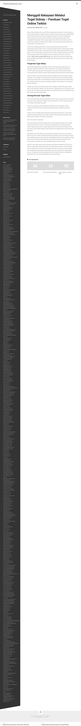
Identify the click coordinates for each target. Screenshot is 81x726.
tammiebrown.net (6, 455)
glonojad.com (6, 424)
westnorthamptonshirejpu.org (9, 234)
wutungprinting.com (7, 470)
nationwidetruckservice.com (8, 495)
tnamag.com (5, 531)
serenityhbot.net (6, 559)
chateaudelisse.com (7, 230)
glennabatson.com (7, 397)
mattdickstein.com (7, 552)
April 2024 (6, 57)
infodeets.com (6, 173)
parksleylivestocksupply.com (9, 356)
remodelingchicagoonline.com (9, 599)
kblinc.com (5, 296)
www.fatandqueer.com (7, 579)
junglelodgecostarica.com (8, 461)
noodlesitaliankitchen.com (8, 204)
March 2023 (6, 88)
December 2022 (7, 95)
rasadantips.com (6, 183)
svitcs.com (5, 524)
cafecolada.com (6, 376)
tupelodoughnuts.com (7, 302)
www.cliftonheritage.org (8, 596)
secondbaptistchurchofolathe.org (10, 684)
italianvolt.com (6, 288)
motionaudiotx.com (7, 690)
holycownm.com (6, 494)
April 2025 (6, 29)
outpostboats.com (7, 365)
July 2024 (6, 50)
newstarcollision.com (7, 315)
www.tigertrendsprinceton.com (9, 565)
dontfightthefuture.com (7, 268)
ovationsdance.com (7, 339)
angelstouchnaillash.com (8, 311)
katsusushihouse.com (7, 419)
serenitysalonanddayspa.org (9, 176)
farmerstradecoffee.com (8, 546)
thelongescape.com (7, 458)
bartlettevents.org (6, 238)
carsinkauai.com (6, 660)
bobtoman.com (6, 218)
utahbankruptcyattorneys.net (9, 278)
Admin (40, 27)
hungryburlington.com (7, 446)
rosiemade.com (6, 301)
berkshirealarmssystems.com (9, 289)
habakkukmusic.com (7, 556)
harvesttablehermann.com (8, 254)
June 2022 (6, 110)
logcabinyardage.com (7, 548)
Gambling (45, 27)
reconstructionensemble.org (9, 489)
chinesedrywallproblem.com (9, 482)
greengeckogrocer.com (8, 321)
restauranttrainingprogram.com (9, 329)
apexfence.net (6, 701)
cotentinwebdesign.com (8, 244)
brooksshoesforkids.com (8, 532)
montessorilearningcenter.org (9, 651)
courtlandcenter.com (7, 502)
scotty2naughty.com (7, 428)
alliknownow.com (6, 390)
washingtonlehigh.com (7, 606)
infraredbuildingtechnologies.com (10, 252)
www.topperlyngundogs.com (9, 568)
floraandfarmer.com (7, 258)
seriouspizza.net (6, 525)
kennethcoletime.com (7, 444)
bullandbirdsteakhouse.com (8, 593)
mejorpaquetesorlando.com (8, 306)
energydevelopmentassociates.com (10, 257)
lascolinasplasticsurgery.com (9, 595)
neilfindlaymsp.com (7, 504)
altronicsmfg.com (6, 186)
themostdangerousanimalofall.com (10, 387)
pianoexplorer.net (6, 624)
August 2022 (6, 105)
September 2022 (7, 102)
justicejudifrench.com (7, 440)
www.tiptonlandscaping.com (9, 602)
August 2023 (6, 76)
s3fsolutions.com (6, 259)
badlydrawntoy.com (7, 553)
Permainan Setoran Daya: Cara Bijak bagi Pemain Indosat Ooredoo (10, 121)
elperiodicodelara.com (7, 167)
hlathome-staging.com (7, 322)
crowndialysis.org (6, 328)
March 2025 (6, 31)
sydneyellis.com (6, 326)
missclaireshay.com (7, 164)
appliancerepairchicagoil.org (9, 198)
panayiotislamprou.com (8, 227)
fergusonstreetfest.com (8, 653)
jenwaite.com (5, 671)
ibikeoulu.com (6, 436)
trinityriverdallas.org (7, 346)
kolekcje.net (5, 342)
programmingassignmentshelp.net (10, 188)
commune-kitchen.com (8, 410)
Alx (47, 717)
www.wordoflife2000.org (8, 281)
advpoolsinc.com (6, 511)
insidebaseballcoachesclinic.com (10, 658)
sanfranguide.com (7, 382)
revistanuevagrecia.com (8, 426)
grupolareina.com (6, 241)
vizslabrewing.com (7, 291)
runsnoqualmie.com (7, 586)
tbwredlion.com (6, 647)
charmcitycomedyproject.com (9, 431)
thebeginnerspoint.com (7, 379)
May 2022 (6, 112)
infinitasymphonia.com (7, 416)
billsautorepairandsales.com (9, 649)
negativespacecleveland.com (9, 478)
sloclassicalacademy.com (8, 394)
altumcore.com (6, 528)
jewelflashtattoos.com (7, 208)
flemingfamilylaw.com (7, 677)
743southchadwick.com (8, 264)
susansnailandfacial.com (8, 562)
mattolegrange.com (7, 460)
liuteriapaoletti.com (7, 480)
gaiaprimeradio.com (7, 454)
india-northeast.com (7, 265)
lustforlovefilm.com (7, 413)
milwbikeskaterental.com (8, 472)
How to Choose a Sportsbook (50, 172)
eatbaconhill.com (6, 187)
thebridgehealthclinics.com (8, 539)
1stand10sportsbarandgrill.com (9, 308)
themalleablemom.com (7, 443)
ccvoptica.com (6, 605)
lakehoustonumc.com (7, 555)
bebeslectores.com (7, 248)
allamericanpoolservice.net (8, 330)
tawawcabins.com (7, 284)
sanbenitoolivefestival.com (8, 373)
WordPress (40, 717)
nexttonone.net (6, 558)
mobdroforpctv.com (7, 370)
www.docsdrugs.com (7, 587)
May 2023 (6, 84)
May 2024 (6, 55)
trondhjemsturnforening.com (9, 644)
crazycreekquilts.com (7, 404)
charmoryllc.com (6, 383)
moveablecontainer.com (8, 240)
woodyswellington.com (8, 633)
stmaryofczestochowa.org (8, 438)
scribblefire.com (6, 350)
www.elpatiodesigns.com (8, 636)
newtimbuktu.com (6, 184)
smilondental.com (6, 313)
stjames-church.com (7, 427)
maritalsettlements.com (8, 471)
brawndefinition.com (7, 401)
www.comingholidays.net (8, 380)
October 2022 (7, 100)
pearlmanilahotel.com (7, 216)
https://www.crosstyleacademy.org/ (40, 56)
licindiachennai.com (7, 170)
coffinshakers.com (7, 437)
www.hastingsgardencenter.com (9, 623)
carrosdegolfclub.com (7, 255)
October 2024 (7, 43)
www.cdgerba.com (7, 640)
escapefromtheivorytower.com (9, 262)
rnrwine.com (5, 678)
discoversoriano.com (7, 377)
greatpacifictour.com (7, 498)
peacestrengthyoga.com (8, 572)
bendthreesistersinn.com (8, 484)
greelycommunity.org (7, 420)
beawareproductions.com (8, 433)
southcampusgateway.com (8, 228)
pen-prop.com (6, 563)
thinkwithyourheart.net (7, 277)
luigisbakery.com (6, 607)
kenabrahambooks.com (8, 409)
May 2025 (6, 27)
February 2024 (7, 62)
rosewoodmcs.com (7, 616)
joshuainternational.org (7, 560)
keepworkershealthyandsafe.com (10, 203)
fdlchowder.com (6, 590)
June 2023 (6, 81)
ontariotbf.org (6, 200)
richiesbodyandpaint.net (8, 169)
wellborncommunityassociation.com (10, 231)
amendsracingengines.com (8, 576)
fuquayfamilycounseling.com (9, 681)
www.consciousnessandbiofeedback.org (11, 620)
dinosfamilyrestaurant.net (8, 251)
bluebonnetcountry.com (8, 213)
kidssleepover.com (7, 190)
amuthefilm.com (6, 411)
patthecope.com (6, 522)
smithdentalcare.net (7, 697)
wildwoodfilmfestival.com (8, 233)
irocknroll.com (6, 279)
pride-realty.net (6, 664)
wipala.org (5, 360)
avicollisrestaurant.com (8, 505)
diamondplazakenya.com (8, 646)
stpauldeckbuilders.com (8, 583)
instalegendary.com (7, 201)
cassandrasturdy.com (7, 372)
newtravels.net (6, 191)
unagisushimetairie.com (8, 207)
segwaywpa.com (6, 536)
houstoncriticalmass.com (8, 386)
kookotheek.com (6, 225)
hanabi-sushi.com (6, 609)
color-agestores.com (7, 359)
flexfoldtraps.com (6, 575)
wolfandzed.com (6, 610)
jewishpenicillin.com (7, 332)
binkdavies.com (6, 406)
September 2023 (7, 74)
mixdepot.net (5, 614)
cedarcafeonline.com (7, 177)
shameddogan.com (7, 542)
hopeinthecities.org (7, 367)
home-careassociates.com (8, 353)
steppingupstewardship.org (8, 603)
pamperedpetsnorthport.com (9, 299)
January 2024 (7, 65)
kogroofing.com (6, 221)
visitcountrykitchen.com (8, 464)
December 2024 (7, 39)
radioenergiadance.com (8, 224)
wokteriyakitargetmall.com (8, 323)
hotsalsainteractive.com (8, 174)
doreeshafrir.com (6, 430)
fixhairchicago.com (7, 518)
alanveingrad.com (6, 467)
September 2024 (7, 46)
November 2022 (7, 98)
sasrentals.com (6, 316)
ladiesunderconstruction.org (9, 247)
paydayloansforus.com (8, 193)
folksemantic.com (7, 285)
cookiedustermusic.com (8, 488)
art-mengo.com (6, 453)
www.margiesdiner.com (8, 589)
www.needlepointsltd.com (8, 592)
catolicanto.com (6, 343)
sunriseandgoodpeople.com (9, 481)
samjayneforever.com (7, 654)
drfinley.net (5, 676)
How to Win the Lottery (32, 172)
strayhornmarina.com (7, 399)
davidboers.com (6, 549)
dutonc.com (5, 457)
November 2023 (7, 69)
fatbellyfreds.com (6, 634)
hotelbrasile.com (6, 235)
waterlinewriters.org (7, 541)
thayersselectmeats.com (8, 534)
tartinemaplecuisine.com (8, 448)
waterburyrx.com (6, 509)
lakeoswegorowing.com (8, 680)
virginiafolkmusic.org (7, 338)
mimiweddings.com (7, 694)
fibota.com (5, 639)
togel (5, 149)
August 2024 (6, 48)
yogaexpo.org (6, 352)
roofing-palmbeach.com (8, 267)
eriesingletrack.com (7, 298)
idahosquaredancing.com (8, 282)
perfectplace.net (6, 348)
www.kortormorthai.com (8, 578)
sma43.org (5, 597)
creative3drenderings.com (8, 545)
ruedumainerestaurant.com (8, 421)
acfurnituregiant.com (7, 179)
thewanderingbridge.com (8, 441)
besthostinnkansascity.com (8, 695)
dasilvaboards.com (7, 396)
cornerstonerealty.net (7, 619)
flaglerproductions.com (8, 400)
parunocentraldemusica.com (9, 641)
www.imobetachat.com (8, 551)
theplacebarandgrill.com (8, 508)
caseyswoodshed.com (7, 517)
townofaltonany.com (7, 475)
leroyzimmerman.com (7, 674)
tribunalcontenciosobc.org (8, 393)
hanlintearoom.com (7, 668)
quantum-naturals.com (7, 650)
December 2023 (7, 67)
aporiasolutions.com (7, 535)
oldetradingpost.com (7, 245)
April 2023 (6, 86)
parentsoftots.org (6, 543)
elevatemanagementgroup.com (9, 673)
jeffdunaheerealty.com (7, 570)
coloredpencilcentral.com (8, 271)
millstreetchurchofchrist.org (8, 661)
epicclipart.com (6, 214)
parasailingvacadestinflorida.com (10, 663)
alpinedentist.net (6, 223)
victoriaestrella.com (7, 499)
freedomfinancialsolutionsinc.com (10, 573)
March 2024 (6, 60)
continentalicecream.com (8, 403)
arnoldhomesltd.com (7, 269)
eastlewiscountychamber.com (9, 392)
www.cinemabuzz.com (7, 613)
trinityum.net (5, 627)
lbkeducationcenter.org (7, 345)
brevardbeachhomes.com (8, 261)
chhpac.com (5, 687)
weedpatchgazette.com (7, 295)
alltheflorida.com (6, 657)
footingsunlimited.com (7, 585)
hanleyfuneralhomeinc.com (8, 305)
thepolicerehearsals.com (8, 389)
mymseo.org (5, 685)
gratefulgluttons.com (7, 369)
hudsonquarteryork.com (8, 637)
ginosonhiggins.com (7, 468)
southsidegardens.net (7, 626)
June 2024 (6, 53)
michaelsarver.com (7, 319)
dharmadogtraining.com (8, 688)
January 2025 (7, 36)
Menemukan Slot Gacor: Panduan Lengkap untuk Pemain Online (9, 134)
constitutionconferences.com (9, 521)
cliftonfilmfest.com (7, 272)
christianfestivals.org (7, 463)
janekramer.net (6, 450)
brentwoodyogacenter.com (8, 600)
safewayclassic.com (7, 196)
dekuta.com (5, 612)
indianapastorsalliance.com (8, 514)
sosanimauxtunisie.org (7, 220)
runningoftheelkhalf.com (8, 569)
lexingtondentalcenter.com (8, 325)
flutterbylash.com (6, 667)
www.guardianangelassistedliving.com (11, 643)
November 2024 (7, 41)
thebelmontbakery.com (7, 194)
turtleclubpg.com (6, 497)
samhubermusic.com (7, 700)
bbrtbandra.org (6, 211)
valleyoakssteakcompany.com (9, 515)
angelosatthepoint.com (7, 512)
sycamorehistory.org (7, 617)
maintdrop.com (6, 217)
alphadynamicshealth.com (8, 666)
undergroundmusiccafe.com (9, 698)
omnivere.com (6, 181)
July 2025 (6, 24)
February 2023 (7, 91)
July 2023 (6, 79)
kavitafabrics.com (6, 491)
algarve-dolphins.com (7, 465)
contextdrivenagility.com (8, 434)
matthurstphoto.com (7, 656)
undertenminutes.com (7, 180)
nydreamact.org (6, 206)
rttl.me (4, 691)
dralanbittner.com (6, 292)
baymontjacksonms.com (8, 474)
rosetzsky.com (6, 423)
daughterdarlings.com (7, 171)
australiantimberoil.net (7, 250)
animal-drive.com (6, 529)
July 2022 (6, 107)
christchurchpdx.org (7, 407)
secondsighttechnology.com (9, 318)
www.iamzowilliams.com (8, 622)
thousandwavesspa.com (8, 501)
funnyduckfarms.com (7, 670)
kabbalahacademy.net (7, 312)
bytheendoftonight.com (8, 366)
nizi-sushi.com (6, 451)
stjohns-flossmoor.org (7, 485)
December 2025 (7, 22)
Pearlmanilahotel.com (12, 4)
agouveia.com (6, 683)
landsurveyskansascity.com (8, 582)
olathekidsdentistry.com (8, 304)
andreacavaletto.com (7, 355)
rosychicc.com (6, 363)
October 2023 (7, 72)
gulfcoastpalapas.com (7, 538)
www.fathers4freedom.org (8, 566)
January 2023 (7, 93)
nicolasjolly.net (6, 414)
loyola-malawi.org (6, 362)
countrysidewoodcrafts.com (9, 197)
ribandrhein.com (6, 340)
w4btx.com (5, 309)
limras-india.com (6, 166)
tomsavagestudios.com (8, 333)
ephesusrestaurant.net (7, 631)
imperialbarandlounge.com (8, 274)
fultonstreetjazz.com (7, 237)
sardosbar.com (6, 286)
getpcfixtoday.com (7, 210)
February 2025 (7, 34)
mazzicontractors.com (7, 629)
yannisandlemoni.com (7, 294)
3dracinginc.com (6, 384)
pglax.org (5, 477)
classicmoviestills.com (7, 375)
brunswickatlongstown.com (8, 447)
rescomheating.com (7, 693)
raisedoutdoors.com (7, 275)
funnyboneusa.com (7, 487)
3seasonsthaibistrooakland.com (9, 349)
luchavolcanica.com (7, 492)
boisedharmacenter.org (8, 357)
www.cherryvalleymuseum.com (9, 242)
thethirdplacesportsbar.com (8, 630)
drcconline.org (6, 507)
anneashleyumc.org (7, 580)
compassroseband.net (7, 526)
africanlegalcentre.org (7, 417)
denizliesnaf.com (6, 519)
